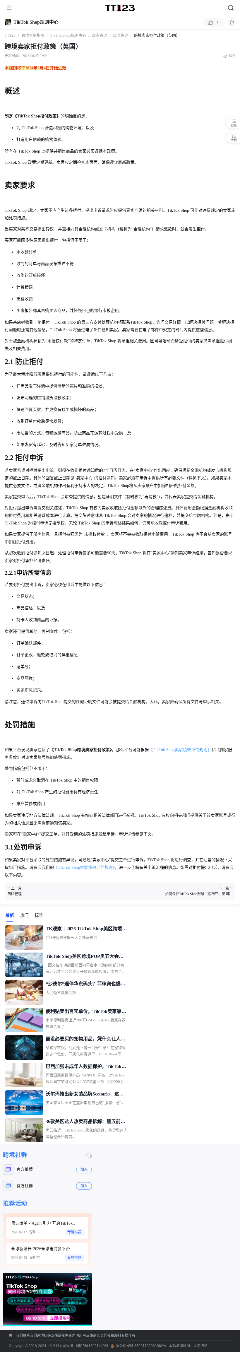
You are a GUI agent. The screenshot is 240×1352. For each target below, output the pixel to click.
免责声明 (72, 1336)
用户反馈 (86, 1336)
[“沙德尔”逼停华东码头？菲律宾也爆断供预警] (24, 992)
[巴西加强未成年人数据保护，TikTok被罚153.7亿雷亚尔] (24, 1075)
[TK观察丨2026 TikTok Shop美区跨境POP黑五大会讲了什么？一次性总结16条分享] (24, 937)
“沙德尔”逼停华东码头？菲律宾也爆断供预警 (85, 984)
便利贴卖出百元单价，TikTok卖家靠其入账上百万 (86, 1012)
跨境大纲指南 (32, 35)
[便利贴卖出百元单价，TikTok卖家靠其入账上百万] (24, 1020)
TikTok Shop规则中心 (36, 22)
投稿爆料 (114, 1336)
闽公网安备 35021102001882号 (141, 1346)
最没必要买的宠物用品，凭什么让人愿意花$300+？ (85, 1039)
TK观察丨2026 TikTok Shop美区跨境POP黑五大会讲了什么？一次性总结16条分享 (85, 929)
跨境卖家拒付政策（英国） (157, 35)
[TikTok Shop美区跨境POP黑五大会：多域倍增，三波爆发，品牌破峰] (24, 965)
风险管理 (120, 35)
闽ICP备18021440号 (92, 1346)
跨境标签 (44, 1336)
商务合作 (100, 1336)
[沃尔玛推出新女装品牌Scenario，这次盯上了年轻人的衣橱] (24, 1102)
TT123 (10, 35)
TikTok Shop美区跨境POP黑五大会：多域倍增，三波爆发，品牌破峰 (85, 957)
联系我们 (30, 1336)
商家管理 (99, 35)
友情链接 (58, 1336)
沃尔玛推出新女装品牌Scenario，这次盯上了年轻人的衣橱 (85, 1094)
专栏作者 (128, 1336)
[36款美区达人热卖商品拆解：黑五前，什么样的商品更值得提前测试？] (24, 1130)
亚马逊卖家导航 (61, 1346)
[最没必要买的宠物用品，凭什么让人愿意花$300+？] (24, 1047)
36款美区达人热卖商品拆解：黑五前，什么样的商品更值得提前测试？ (85, 1122)
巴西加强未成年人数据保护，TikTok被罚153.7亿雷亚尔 (86, 1067)
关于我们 (16, 1336)
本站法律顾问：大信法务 (188, 1346)
